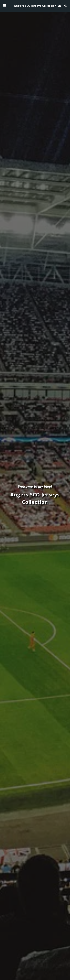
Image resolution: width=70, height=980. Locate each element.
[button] (4, 5)
